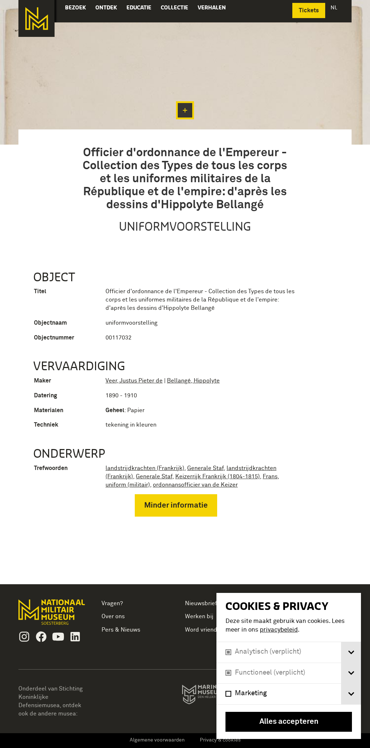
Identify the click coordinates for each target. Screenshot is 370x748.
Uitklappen (185, 110)
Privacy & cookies (220, 740)
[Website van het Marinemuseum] (215, 696)
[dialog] (288, 666)
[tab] (351, 652)
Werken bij (199, 616)
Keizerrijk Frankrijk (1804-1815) (217, 476)
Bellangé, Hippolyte (193, 381)
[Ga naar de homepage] (36, 18)
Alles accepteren (288, 722)
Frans (270, 476)
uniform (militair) (128, 485)
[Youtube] (58, 636)
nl (335, 7)
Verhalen (212, 7)
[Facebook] (41, 636)
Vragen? (112, 603)
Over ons (113, 616)
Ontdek (106, 7)
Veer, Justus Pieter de (134, 381)
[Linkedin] (75, 636)
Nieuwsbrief (201, 603)
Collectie (174, 7)
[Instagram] (24, 636)
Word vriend (201, 630)
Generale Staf (205, 468)
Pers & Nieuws (121, 630)
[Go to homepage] (52, 615)
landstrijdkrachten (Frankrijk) (145, 468)
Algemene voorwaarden (157, 740)
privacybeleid (279, 630)
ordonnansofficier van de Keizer (195, 485)
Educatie (138, 7)
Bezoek (75, 7)
